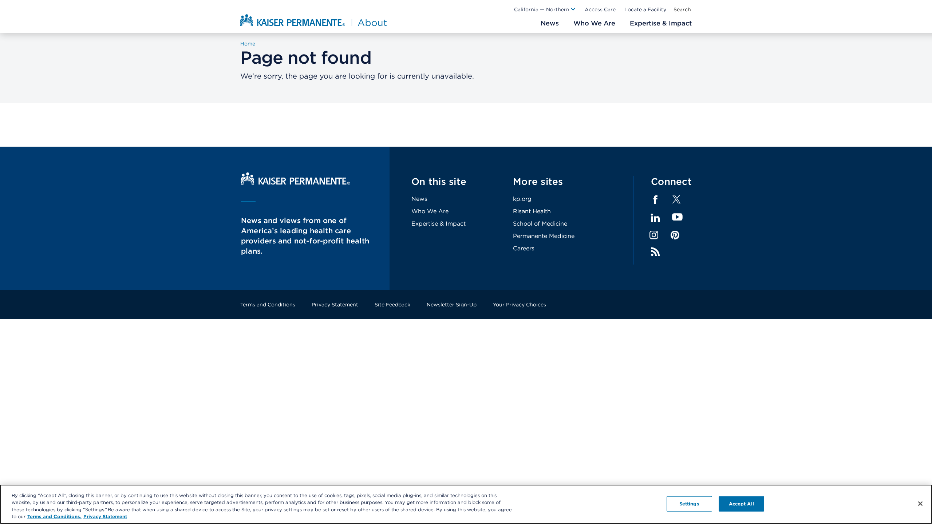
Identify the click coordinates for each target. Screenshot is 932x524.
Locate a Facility (645, 9)
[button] (545, 9)
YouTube (677, 217)
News (419, 198)
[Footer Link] (676, 201)
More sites (538, 181)
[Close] (920, 504)
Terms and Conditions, (54, 516)
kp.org (522, 198)
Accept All (741, 504)
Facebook (655, 199)
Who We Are (430, 211)
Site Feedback (392, 304)
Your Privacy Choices (519, 304)
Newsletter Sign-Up (452, 304)
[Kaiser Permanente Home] (295, 182)
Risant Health (532, 211)
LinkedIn (655, 218)
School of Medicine (540, 223)
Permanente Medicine (543, 236)
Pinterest (675, 235)
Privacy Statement (335, 304)
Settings (689, 504)
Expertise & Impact (438, 223)
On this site (438, 181)
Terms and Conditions (267, 304)
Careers (523, 248)
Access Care (600, 9)
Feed (655, 251)
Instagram (653, 235)
